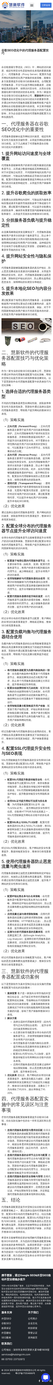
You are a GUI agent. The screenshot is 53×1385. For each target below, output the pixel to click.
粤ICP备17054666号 (25, 1373)
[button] (31, 5)
